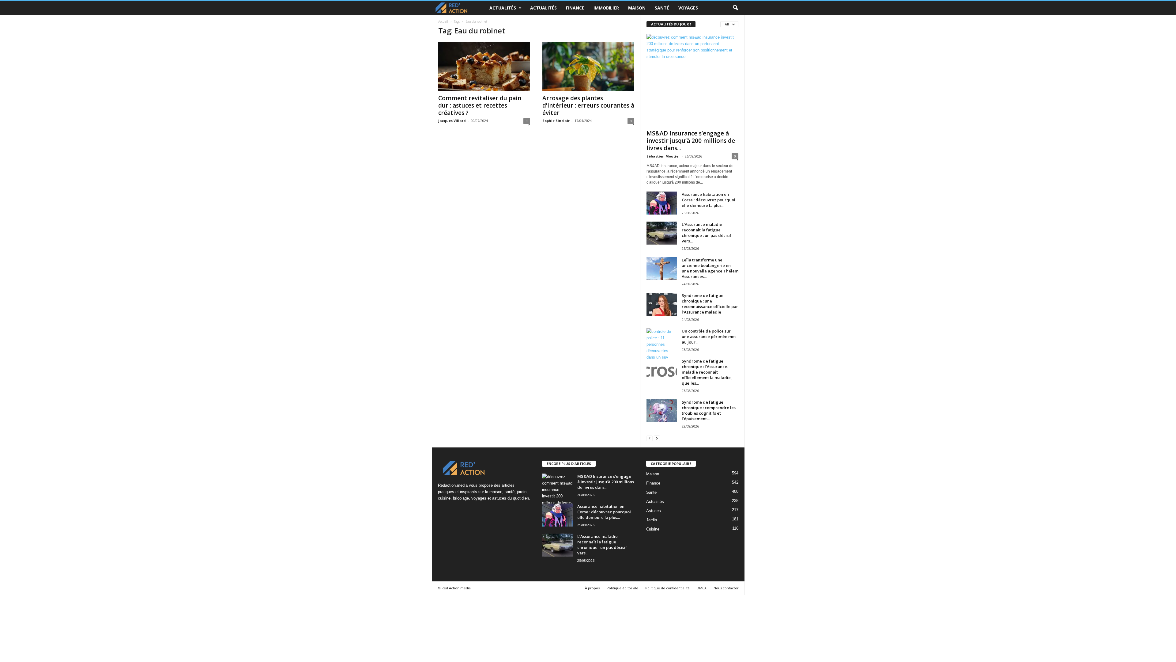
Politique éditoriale (622, 588)
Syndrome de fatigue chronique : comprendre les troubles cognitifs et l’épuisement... (709, 410)
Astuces (653, 510)
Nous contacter (726, 588)
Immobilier (606, 8)
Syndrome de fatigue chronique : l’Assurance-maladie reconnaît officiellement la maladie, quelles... (707, 372)
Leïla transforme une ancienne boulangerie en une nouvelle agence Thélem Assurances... (710, 268)
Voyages (688, 8)
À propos (592, 588)
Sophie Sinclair (556, 120)
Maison (637, 8)
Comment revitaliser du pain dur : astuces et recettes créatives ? (479, 105)
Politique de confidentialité (667, 588)
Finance (575, 8)
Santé (662, 8)
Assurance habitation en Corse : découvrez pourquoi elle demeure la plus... (708, 200)
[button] (735, 8)
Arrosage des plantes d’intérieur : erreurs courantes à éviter (588, 105)
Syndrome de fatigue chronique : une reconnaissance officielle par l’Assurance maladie (710, 304)
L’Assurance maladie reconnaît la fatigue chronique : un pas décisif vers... (706, 233)
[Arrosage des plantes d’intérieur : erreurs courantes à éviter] (588, 66)
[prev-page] (649, 438)
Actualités (502, 8)
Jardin (651, 520)
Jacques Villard (452, 120)
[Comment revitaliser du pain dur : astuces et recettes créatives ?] (484, 66)
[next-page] (657, 438)
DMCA (702, 588)
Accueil (443, 21)
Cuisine (652, 529)
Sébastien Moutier (663, 156)
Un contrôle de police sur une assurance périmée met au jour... (709, 336)
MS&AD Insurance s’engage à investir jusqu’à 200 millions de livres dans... (690, 140)
